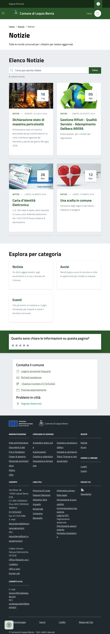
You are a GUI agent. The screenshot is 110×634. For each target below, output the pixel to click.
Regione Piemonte (16, 3)
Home (12, 26)
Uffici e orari (14, 568)
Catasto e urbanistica (43, 456)
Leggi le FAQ (63, 515)
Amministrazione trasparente (67, 510)
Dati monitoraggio (17, 622)
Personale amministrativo (19, 463)
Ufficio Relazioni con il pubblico (19, 562)
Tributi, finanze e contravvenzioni (67, 459)
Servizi (42, 622)
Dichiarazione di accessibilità (66, 502)
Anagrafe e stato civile (43, 445)
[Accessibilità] (9, 625)
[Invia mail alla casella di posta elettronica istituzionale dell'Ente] (19, 525)
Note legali (62, 495)
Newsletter (86, 494)
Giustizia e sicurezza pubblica (67, 445)
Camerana (38, 513)
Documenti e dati (17, 447)
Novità (21, 26)
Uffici (11, 474)
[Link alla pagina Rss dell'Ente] (82, 490)
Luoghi (84, 466)
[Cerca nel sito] (96, 13)
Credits (62, 622)
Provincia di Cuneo (41, 490)
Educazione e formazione (43, 463)
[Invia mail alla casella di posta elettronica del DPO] (19, 594)
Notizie (15, 113)
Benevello (37, 518)
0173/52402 (15, 512)
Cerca (95, 70)
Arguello (37, 504)
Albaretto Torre (40, 499)
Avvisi (83, 447)
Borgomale (38, 509)
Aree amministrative (18, 442)
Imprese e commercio (67, 452)
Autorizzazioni (39, 452)
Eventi (84, 471)
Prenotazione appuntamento (67, 527)
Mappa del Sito (86, 622)
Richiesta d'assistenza (66, 534)
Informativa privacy (66, 490)
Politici (12, 470)
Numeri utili (14, 573)
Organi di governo (17, 456)
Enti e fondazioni (17, 452)
